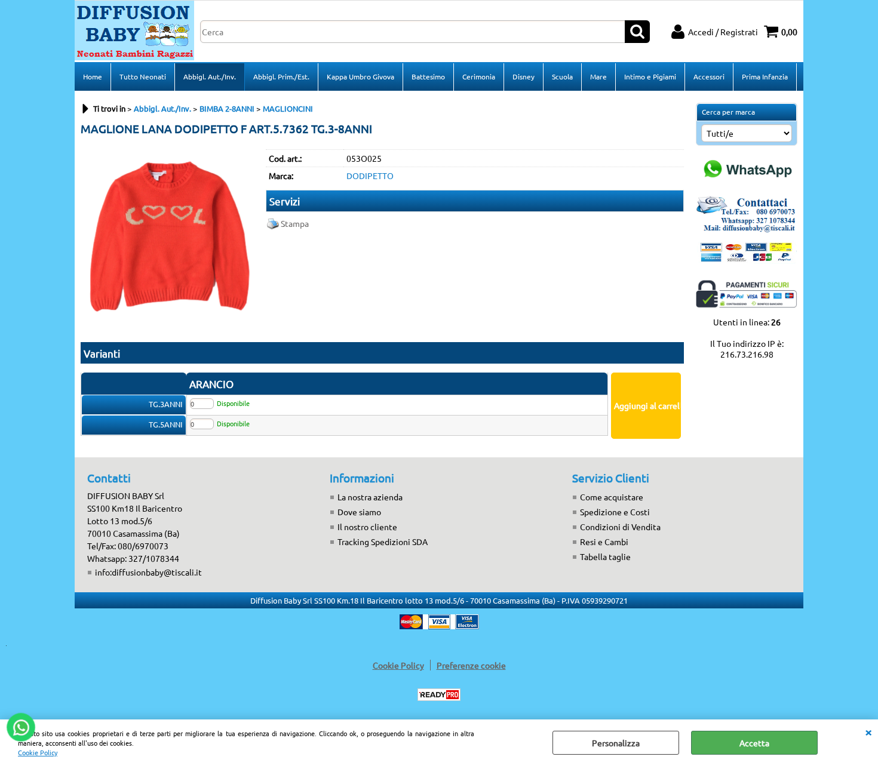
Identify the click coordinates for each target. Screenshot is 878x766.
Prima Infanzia (765, 76)
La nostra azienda (370, 496)
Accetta (754, 742)
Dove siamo (359, 511)
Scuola (562, 76)
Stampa (295, 223)
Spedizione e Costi (615, 511)
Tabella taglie (605, 556)
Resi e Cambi (604, 541)
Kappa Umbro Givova (360, 76)
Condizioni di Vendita (620, 526)
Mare (598, 76)
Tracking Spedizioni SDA (382, 541)
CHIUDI (868, 731)
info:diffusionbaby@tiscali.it (148, 572)
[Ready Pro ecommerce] (439, 694)
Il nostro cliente (367, 526)
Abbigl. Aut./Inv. (209, 76)
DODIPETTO (370, 175)
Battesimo (428, 76)
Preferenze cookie (471, 665)
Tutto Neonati (142, 76)
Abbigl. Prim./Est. (281, 76)
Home (92, 76)
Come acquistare (611, 496)
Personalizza (616, 742)
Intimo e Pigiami (650, 76)
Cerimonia (478, 76)
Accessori (708, 76)
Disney (523, 76)
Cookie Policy (37, 752)
